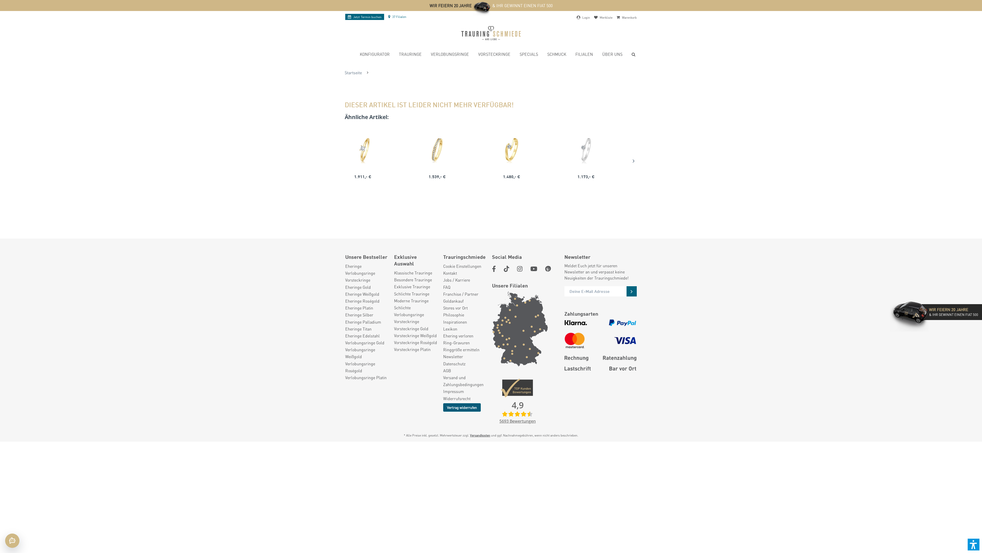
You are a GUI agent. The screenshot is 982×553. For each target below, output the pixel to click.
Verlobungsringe (360, 273)
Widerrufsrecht (457, 398)
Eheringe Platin (359, 308)
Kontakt (450, 273)
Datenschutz (454, 363)
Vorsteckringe (357, 280)
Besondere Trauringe (413, 279)
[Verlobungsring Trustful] (511, 150)
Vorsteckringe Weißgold (415, 335)
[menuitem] (374, 54)
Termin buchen (367, 17)
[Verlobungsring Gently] (586, 150)
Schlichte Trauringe (411, 293)
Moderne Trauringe (411, 300)
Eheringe (353, 266)
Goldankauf (453, 301)
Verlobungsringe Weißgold (360, 353)
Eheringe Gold (358, 287)
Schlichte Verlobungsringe (409, 311)
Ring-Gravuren (456, 342)
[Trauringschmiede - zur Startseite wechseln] (491, 33)
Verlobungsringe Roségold (360, 367)
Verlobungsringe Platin (366, 377)
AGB (447, 370)
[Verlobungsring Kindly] (363, 150)
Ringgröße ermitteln (461, 349)
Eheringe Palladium (363, 322)
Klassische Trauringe (413, 272)
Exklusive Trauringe (412, 286)
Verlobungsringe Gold (364, 342)
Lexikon (450, 329)
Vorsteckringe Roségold (415, 342)
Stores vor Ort (455, 308)
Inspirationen (455, 322)
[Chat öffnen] (12, 541)
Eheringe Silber (359, 314)
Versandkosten (480, 435)
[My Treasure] (437, 150)
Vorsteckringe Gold (411, 328)
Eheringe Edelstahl (362, 335)
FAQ (446, 287)
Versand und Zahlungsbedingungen (463, 381)
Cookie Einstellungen (462, 266)
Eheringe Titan (358, 329)
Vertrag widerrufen (462, 407)
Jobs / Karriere (456, 280)
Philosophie (453, 314)
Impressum (453, 391)
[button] (973, 544)
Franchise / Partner (460, 294)
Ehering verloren (458, 335)
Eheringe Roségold (362, 301)
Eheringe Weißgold (362, 294)
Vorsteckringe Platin (412, 349)
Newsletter (453, 356)
